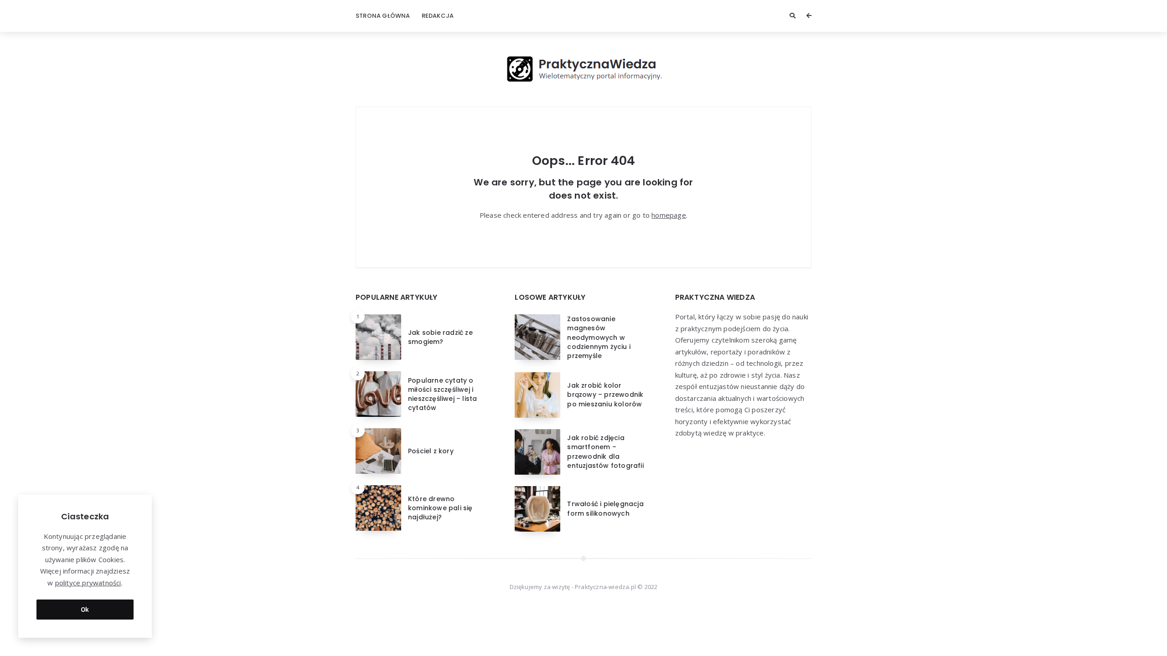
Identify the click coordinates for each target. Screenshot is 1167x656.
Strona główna (383, 15)
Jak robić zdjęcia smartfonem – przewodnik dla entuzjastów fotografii (605, 451)
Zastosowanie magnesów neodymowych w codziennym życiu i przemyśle (598, 337)
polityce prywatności (88, 582)
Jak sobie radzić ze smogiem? (440, 337)
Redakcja (438, 15)
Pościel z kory (431, 451)
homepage (668, 215)
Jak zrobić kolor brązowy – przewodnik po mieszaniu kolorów (605, 395)
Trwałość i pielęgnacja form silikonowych (605, 508)
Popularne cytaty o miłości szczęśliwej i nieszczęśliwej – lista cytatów (442, 394)
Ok (85, 609)
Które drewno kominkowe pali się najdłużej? (440, 508)
